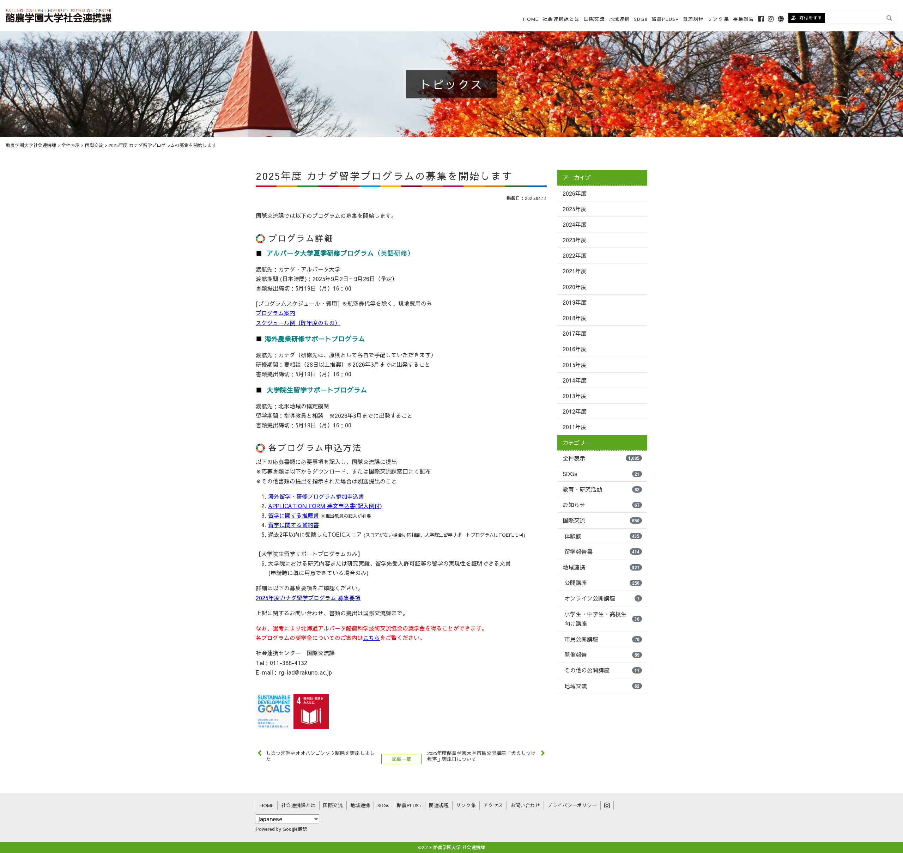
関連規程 (693, 19)
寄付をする (810, 17)
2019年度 (575, 302)
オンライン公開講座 (602, 598)
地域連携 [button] (619, 19)
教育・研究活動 (601, 489)
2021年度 (575, 271)
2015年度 (575, 364)
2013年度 (575, 396)
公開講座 (602, 582)
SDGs (640, 19)
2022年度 (575, 255)
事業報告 (743, 19)
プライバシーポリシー (572, 805)
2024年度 (575, 224)
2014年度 (575, 380)
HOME (531, 19)
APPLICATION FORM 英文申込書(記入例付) (325, 506)
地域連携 (601, 567)
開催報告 (602, 654)
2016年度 (575, 349)
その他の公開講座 (602, 670)
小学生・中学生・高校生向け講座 (602, 618)
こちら (371, 637)
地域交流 (602, 686)
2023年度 (575, 240)
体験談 (602, 536)
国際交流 (601, 520)
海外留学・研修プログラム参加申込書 (316, 496)
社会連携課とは (561, 19)
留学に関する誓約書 (293, 525)
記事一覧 (401, 759)
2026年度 (575, 193)
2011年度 (575, 427)
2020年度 (575, 287)
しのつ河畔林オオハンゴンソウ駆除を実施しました (320, 756)
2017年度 (575, 333)
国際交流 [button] (594, 19)
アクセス (493, 805)
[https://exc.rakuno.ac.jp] (58, 14)
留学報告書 (602, 551)
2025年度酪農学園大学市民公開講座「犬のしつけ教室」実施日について (481, 756)
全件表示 (601, 458)
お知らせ (601, 504)
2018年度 (575, 318)
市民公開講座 (602, 639)
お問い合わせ (525, 805)
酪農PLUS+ (665, 19)
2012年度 (575, 411)
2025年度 (575, 209)
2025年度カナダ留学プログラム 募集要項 (308, 598)
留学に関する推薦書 (293, 515)
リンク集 (718, 19)
